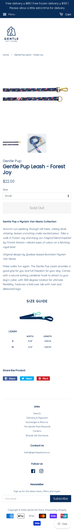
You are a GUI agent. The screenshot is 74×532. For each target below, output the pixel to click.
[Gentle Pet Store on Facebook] (33, 472)
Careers (37, 430)
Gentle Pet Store (35, 509)
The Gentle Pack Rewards (37, 426)
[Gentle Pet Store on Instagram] (41, 472)
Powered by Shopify (55, 509)
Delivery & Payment (37, 417)
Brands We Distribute (37, 435)
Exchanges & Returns (37, 422)
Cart (68, 14)
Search (37, 413)
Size (5, 189)
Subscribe (60, 498)
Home (6, 54)
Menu (11, 14)
